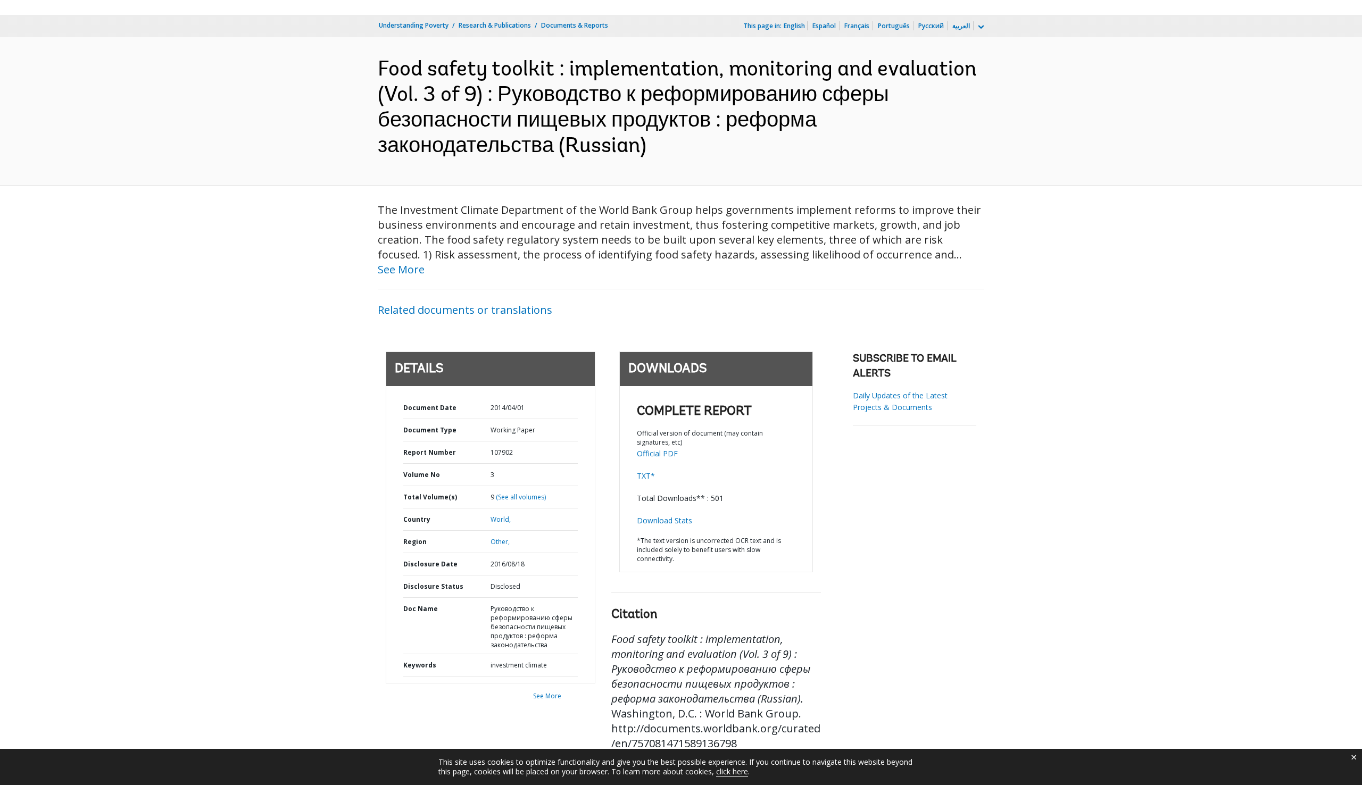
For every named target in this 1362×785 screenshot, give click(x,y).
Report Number (429, 452)
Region (415, 541)
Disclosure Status (433, 586)
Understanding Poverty (414, 25)
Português (894, 25)
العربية (961, 25)
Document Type (429, 430)
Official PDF (657, 453)
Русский (931, 25)
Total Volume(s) (430, 497)
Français (856, 25)
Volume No (421, 474)
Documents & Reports (574, 25)
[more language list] (980, 27)
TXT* (646, 476)
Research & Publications (495, 25)
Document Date (429, 407)
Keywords (419, 665)
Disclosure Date (430, 564)
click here (732, 771)
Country (416, 519)
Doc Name (420, 608)
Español (824, 25)
